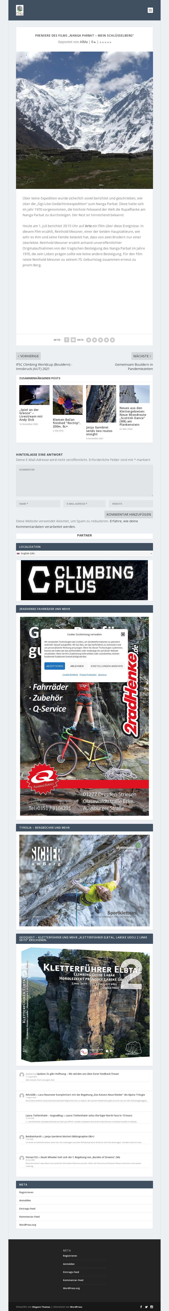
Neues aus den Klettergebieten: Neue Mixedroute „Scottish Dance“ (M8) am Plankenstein (132, 416)
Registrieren (26, 1192)
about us (102, 674)
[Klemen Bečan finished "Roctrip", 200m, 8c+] (68, 400)
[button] (123, 634)
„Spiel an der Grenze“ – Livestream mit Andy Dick (31, 415)
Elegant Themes (41, 1306)
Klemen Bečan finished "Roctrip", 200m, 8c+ (67, 423)
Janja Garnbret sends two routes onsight (99, 430)
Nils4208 (30, 1094)
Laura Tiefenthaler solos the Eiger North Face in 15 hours (99, 1115)
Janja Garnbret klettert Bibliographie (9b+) (69, 1136)
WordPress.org (27, 1224)
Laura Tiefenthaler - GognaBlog (44, 1115)
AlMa (84, 42)
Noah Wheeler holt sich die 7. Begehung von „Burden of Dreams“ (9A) (80, 1157)
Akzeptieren (54, 666)
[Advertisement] (84, 294)
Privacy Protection (88, 674)
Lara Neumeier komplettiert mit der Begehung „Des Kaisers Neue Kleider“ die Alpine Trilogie (91, 1094)
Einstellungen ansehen (107, 666)
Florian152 (32, 1157)
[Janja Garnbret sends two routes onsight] (101, 404)
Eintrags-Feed (27, 1208)
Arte (88, 226)
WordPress (76, 1306)
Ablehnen (77, 666)
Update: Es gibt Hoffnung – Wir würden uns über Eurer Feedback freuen (78, 1073)
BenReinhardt (34, 1136)
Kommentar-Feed (29, 1216)
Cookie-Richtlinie (70, 674)
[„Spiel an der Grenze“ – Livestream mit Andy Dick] (34, 395)
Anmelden (25, 1200)
